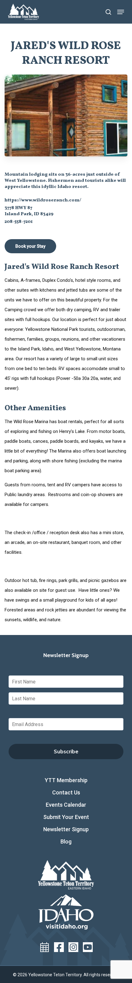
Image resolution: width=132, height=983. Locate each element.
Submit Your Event (66, 817)
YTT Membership (66, 780)
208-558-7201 (19, 222)
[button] (120, 12)
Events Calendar (66, 804)
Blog (66, 841)
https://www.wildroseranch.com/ (43, 200)
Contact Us (66, 792)
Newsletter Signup (66, 829)
